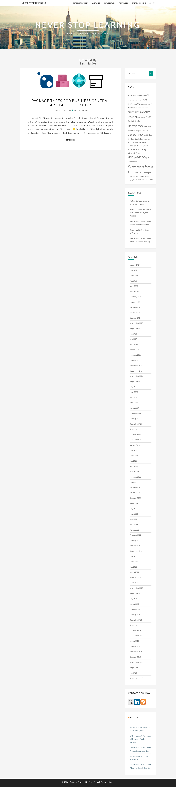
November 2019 (136, 625)
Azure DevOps (135, 112)
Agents (130, 95)
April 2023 (134, 466)
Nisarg (111, 782)
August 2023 (135, 445)
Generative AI (136, 134)
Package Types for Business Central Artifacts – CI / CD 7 (70, 102)
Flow (148, 130)
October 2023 (135, 434)
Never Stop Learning (34, 2)
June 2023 (134, 455)
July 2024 (133, 386)
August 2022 (135, 503)
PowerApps (123, 3)
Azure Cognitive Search (141, 108)
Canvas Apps (141, 117)
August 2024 (135, 381)
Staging (130, 180)
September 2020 (136, 588)
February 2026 (135, 296)
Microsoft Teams (134, 153)
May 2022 (133, 519)
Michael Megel (81, 110)
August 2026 (135, 265)
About (152, 3)
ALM (146, 94)
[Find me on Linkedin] (137, 702)
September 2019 (136, 635)
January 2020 (135, 614)
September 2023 (136, 439)
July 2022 (133, 508)
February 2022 (135, 535)
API (145, 99)
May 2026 (133, 281)
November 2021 (136, 551)
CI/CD (148, 117)
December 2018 (136, 651)
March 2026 (134, 291)
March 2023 (134, 471)
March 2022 (134, 530)
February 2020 (135, 609)
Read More (71, 140)
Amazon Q (140, 100)
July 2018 (133, 673)
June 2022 (134, 514)
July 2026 (133, 270)
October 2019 (135, 630)
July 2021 (133, 556)
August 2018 (135, 667)
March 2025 (134, 349)
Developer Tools (139, 130)
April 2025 (134, 344)
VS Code (149, 179)
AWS (137, 103)
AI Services (96, 3)
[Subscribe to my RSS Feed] (143, 702)
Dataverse (135, 126)
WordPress (94, 782)
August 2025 (135, 328)
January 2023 (135, 482)
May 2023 (133, 461)
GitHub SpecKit (146, 139)
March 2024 (134, 408)
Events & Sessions (139, 3)
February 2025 (135, 355)
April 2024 (134, 402)
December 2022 (136, 487)
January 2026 (135, 302)
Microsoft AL (132, 146)
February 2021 (135, 577)
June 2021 (134, 561)
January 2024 (135, 418)
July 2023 (133, 450)
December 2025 (136, 307)
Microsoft (142, 142)
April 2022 (134, 524)
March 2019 (134, 641)
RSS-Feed (135, 717)
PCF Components (138, 162)
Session (144, 173)
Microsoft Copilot (143, 146)
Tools (135, 180)
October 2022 (135, 498)
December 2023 (136, 424)
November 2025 (136, 312)
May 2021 (133, 567)
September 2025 (136, 323)
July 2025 (133, 334)
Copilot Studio (110, 3)
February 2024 (135, 413)
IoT (129, 142)
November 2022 (136, 492)
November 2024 (136, 371)
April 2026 (134, 286)
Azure (142, 104)
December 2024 (136, 365)
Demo (144, 126)
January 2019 (135, 646)
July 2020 (133, 598)
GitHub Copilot (134, 139)
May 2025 (133, 339)
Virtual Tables (141, 180)
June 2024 (134, 392)
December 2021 (136, 545)
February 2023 (135, 477)
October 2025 (135, 318)
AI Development (138, 95)
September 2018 (136, 662)
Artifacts (131, 104)
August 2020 (135, 593)
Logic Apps (134, 142)
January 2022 (135, 540)
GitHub (149, 135)
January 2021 (135, 582)
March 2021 (134, 572)
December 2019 (136, 620)
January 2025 (135, 360)
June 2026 (134, 275)
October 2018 (135, 657)
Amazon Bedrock (132, 100)
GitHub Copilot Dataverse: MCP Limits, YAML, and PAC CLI (140, 212)
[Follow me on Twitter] (130, 702)
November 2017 (136, 678)
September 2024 (136, 376)
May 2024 (133, 397)
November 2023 (136, 429)
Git (145, 135)
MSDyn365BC (136, 157)
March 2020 (134, 604)
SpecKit (147, 176)
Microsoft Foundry (80, 3)
